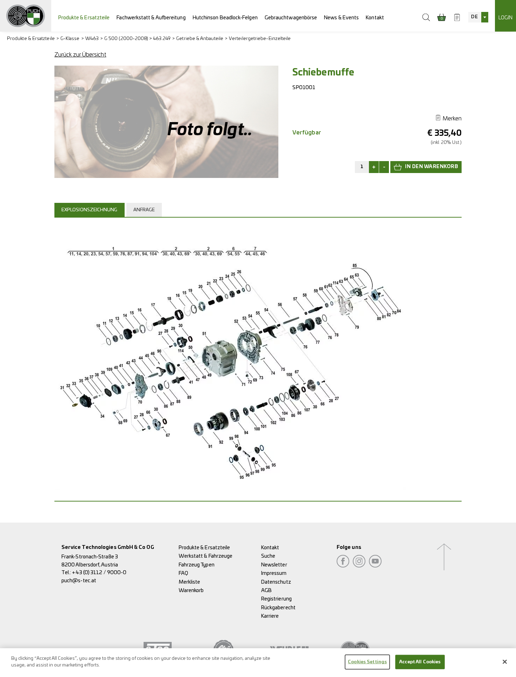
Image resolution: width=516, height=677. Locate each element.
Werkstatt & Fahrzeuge (206, 556)
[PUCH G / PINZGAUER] (25, 16)
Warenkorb (191, 590)
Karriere (270, 616)
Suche (268, 556)
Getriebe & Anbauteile (199, 38)
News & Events (341, 17)
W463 (92, 38)
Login (505, 17)
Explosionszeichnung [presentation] (89, 210)
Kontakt (375, 17)
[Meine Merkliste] (457, 17)
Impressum (274, 573)
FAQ (183, 573)
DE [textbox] (474, 17)
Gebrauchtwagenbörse (291, 17)
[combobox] (478, 17)
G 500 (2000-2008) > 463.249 (137, 38)
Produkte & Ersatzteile (84, 17)
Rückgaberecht (278, 607)
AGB (266, 590)
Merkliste (189, 582)
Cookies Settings (367, 662)
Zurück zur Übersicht (80, 55)
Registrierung (276, 599)
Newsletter (274, 565)
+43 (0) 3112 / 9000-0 (99, 572)
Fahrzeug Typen (196, 565)
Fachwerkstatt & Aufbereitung (151, 17)
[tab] (90, 210)
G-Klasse (70, 38)
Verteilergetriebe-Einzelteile (260, 38)
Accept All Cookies (420, 662)
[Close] (504, 661)
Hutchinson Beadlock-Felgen (225, 17)
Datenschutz (276, 582)
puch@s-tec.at (78, 580)
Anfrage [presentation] (144, 210)
